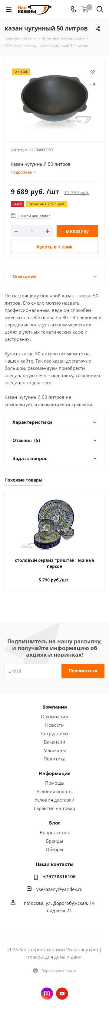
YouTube (62, 994)
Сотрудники (54, 733)
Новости (54, 725)
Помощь (54, 783)
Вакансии (54, 742)
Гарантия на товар (54, 808)
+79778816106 (59, 876)
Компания (54, 707)
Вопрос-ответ (54, 832)
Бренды (54, 841)
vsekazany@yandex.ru (59, 889)
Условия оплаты (55, 791)
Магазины (54, 750)
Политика (54, 759)
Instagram (47, 994)
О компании (54, 716)
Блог (54, 823)
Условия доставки (54, 800)
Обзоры (54, 849)
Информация (55, 773)
